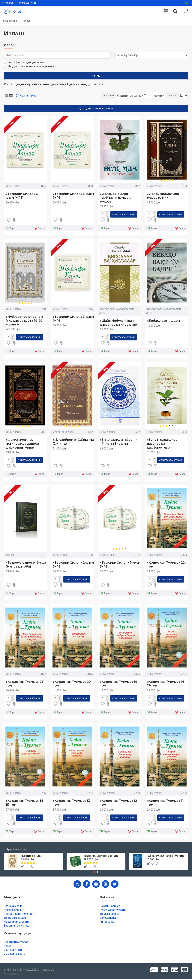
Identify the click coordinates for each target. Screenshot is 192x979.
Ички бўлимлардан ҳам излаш (26, 62)
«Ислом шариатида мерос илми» (163, 196)
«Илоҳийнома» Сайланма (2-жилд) (73, 441)
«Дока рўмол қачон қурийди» (166, 855)
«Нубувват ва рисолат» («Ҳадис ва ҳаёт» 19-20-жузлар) (25, 320)
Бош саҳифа (10, 20)
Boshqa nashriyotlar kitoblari (117, 308)
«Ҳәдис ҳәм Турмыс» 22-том (166, 564)
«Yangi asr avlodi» (63, 431)
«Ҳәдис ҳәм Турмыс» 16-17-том (166, 683)
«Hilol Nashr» (107, 186)
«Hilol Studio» (14, 186)
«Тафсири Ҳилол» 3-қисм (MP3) (73, 318)
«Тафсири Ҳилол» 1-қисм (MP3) (120, 564)
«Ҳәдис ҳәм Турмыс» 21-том (25, 683)
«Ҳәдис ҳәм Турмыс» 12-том (119, 802)
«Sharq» (11, 554)
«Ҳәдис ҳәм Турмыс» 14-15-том (25, 802)
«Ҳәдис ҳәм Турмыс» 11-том (166, 802)
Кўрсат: (173, 95)
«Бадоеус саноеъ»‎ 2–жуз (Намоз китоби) (26, 564)
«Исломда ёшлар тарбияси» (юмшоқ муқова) (115, 197)
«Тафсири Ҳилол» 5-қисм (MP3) (73, 196)
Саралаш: (109, 95)
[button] (94, 872)
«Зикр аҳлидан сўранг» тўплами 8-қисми (119, 441)
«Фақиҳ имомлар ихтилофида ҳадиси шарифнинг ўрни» (22, 443)
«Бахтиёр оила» (31, 855)
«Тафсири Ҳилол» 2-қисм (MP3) (73, 564)
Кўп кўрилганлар (17, 849)
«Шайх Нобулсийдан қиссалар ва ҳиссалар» (119, 322)
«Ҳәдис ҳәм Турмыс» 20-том (72, 683)
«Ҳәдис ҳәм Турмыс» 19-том (119, 683)
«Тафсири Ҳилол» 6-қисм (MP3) (22, 196)
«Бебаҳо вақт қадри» (164, 320)
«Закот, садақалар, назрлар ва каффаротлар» (162, 443)
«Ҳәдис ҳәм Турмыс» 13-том (72, 802)
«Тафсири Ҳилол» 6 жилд (100, 855)
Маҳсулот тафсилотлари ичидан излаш (32, 66)
